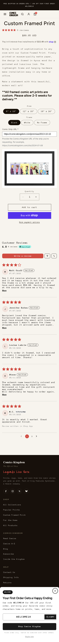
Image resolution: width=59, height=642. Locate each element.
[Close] (55, 591)
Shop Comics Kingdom (29, 626)
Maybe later (29, 637)
